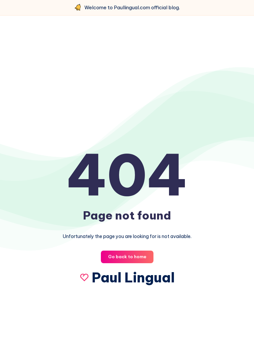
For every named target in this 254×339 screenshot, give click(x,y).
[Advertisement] (127, 78)
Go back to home (127, 256)
